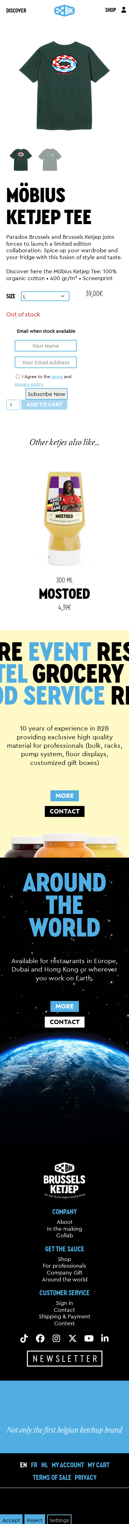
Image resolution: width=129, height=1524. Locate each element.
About (65, 1222)
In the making (64, 1228)
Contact (64, 1309)
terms (57, 376)
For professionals (64, 1266)
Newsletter (66, 1358)
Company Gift (65, 1272)
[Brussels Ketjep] (64, 11)
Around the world (64, 1279)
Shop (64, 1259)
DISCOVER (16, 10)
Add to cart (44, 404)
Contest (64, 1323)
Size (10, 296)
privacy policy (29, 384)
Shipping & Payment (64, 1316)
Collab (64, 1235)
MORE (64, 795)
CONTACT (65, 811)
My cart (99, 1465)
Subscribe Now (46, 394)
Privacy (85, 1477)
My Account (68, 1465)
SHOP (110, 9)
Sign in (64, 1303)
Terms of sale (52, 1477)
